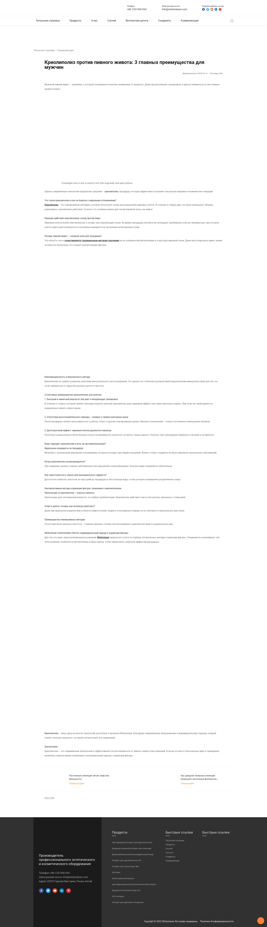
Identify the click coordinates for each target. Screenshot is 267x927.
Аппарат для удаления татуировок (128, 902)
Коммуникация (190, 20)
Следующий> (187, 783)
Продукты (75, 20)
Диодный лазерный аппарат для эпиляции (131, 848)
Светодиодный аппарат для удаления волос (132, 842)
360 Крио (116, 872)
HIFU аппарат (118, 896)
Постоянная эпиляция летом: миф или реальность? (89, 777)
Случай (111, 20)
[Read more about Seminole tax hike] (41, 890)
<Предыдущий (76, 783)
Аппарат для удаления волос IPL (127, 860)
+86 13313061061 (137, 9)
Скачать (169, 853)
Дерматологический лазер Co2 (126, 890)
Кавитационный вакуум (123, 878)
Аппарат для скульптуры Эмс (125, 866)
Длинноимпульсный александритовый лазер (132, 854)
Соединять (164, 20)
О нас (94, 20)
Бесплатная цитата (137, 20)
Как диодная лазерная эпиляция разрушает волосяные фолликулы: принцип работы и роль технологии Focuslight (199, 777)
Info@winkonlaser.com (174, 9)
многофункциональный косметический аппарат (134, 884)
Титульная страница (48, 20)
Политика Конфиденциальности (217, 921)
